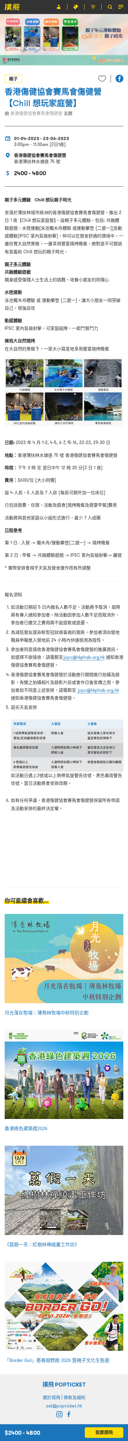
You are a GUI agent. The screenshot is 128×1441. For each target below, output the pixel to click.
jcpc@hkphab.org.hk (84, 657)
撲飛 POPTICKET (64, 1384)
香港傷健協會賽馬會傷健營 (36, 113)
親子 (13, 79)
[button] (119, 78)
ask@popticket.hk (64, 1406)
